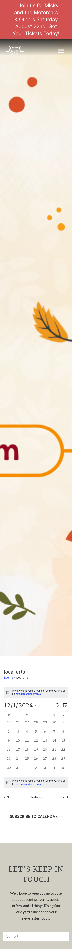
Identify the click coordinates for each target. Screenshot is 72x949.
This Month (36, 797)
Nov (9, 796)
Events (8, 677)
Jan (63, 796)
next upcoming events (28, 694)
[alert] (36, 782)
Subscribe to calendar (34, 816)
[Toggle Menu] (61, 51)
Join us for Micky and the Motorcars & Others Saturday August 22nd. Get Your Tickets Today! (36, 19)
